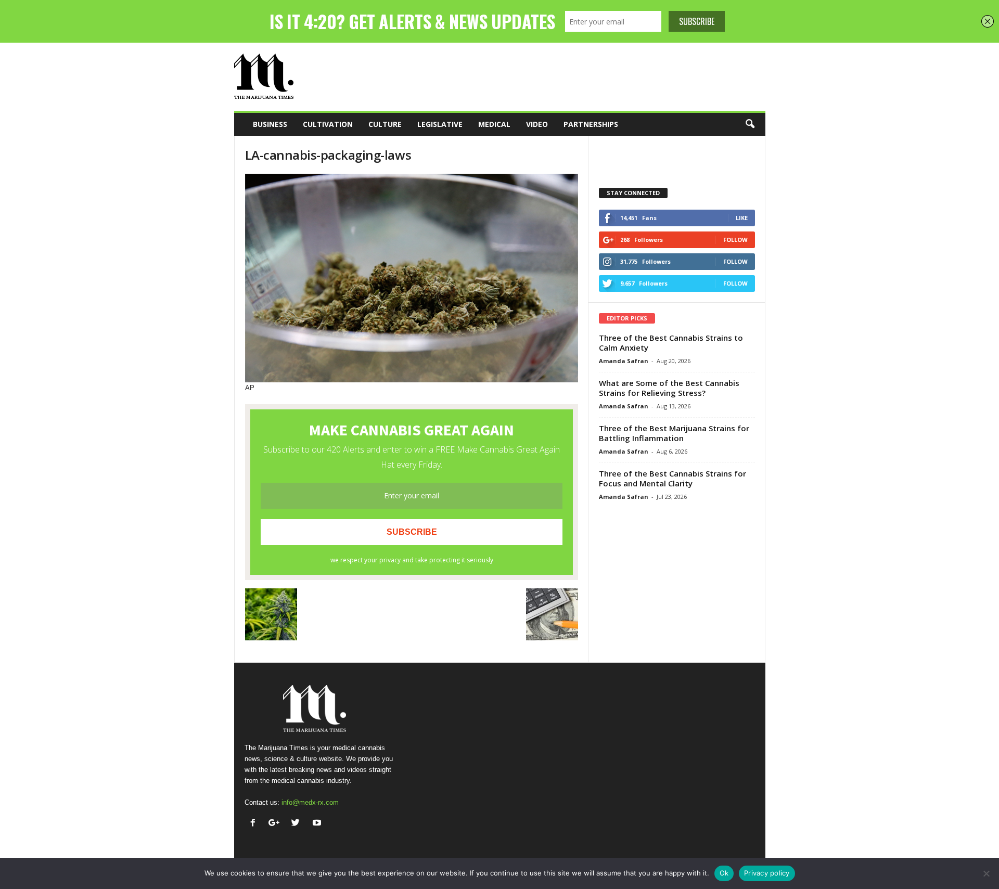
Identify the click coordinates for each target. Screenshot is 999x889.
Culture (385, 124)
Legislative (440, 124)
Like (742, 218)
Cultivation (328, 124)
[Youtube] (318, 824)
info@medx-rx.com (310, 802)
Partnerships (590, 124)
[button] (749, 124)
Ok (724, 873)
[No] (986, 873)
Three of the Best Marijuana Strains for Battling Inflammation (674, 433)
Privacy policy (767, 873)
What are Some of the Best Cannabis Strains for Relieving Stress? (669, 388)
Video (537, 124)
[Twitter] (298, 824)
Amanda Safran (623, 361)
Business (270, 124)
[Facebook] (255, 824)
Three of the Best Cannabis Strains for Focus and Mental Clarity (672, 478)
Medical (494, 124)
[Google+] (276, 824)
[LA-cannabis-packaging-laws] (411, 278)
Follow (735, 239)
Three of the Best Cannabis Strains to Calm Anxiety (671, 342)
